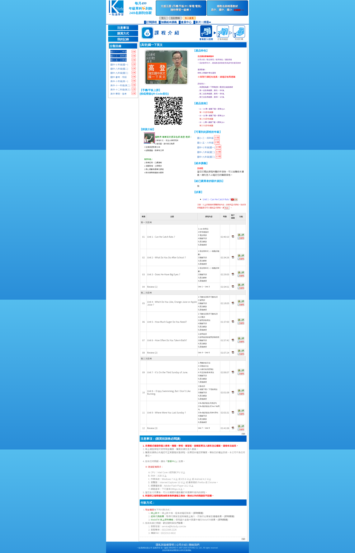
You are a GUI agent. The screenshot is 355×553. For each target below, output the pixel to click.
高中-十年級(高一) (119, 81)
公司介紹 (181, 544)
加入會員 (189, 18)
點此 (227, 207)
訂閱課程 (151, 22)
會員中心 (186, 22)
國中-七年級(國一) (119, 64)
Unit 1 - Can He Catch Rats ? (217, 199)
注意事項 (123, 27)
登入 (163, 18)
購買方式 (123, 33)
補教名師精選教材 (227, 8)
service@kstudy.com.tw (174, 526)
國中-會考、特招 (118, 77)
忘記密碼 (175, 18)
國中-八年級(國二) (119, 68)
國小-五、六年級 (118, 60)
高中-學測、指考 (118, 93)
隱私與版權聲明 (165, 544)
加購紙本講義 (169, 22)
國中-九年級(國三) (119, 73)
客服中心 (171, 461)
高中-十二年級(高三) (120, 89)
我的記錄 (123, 39)
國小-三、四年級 (118, 55)
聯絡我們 (194, 544)
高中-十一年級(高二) (120, 85)
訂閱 (133, 51)
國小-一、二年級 (118, 51)
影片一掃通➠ (203, 22)
